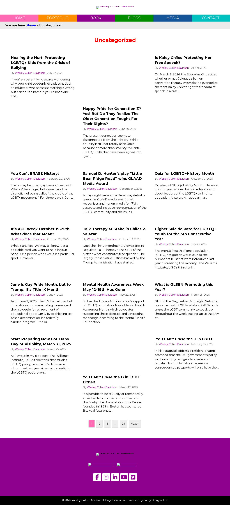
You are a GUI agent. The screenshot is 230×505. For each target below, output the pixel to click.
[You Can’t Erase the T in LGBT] (187, 373)
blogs (134, 18)
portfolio (57, 18)
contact (211, 18)
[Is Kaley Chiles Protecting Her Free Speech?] (187, 105)
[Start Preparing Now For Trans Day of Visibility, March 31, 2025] (43, 373)
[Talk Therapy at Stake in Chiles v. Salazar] (115, 246)
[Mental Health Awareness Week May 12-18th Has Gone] (115, 301)
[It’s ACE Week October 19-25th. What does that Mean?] (43, 246)
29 (123, 423)
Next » (135, 423)
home (19, 18)
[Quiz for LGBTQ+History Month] (187, 191)
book (95, 18)
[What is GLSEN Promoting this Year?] (187, 301)
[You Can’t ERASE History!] (43, 191)
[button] (97, 477)
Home (31, 25)
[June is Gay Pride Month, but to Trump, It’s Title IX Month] (43, 301)
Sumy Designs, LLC (156, 500)
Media (172, 18)
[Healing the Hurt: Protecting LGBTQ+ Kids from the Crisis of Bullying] (43, 105)
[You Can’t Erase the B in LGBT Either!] (115, 373)
